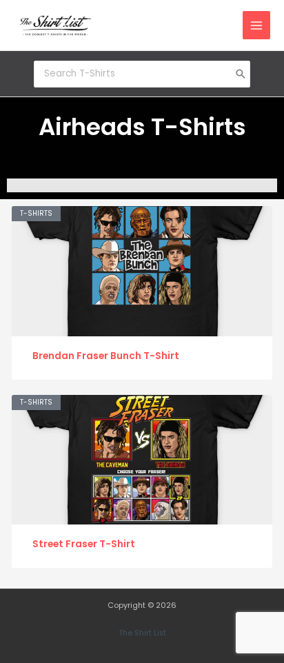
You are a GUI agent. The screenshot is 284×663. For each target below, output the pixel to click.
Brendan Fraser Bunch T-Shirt (105, 356)
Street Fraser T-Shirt (83, 544)
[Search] (241, 73)
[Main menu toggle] (257, 25)
